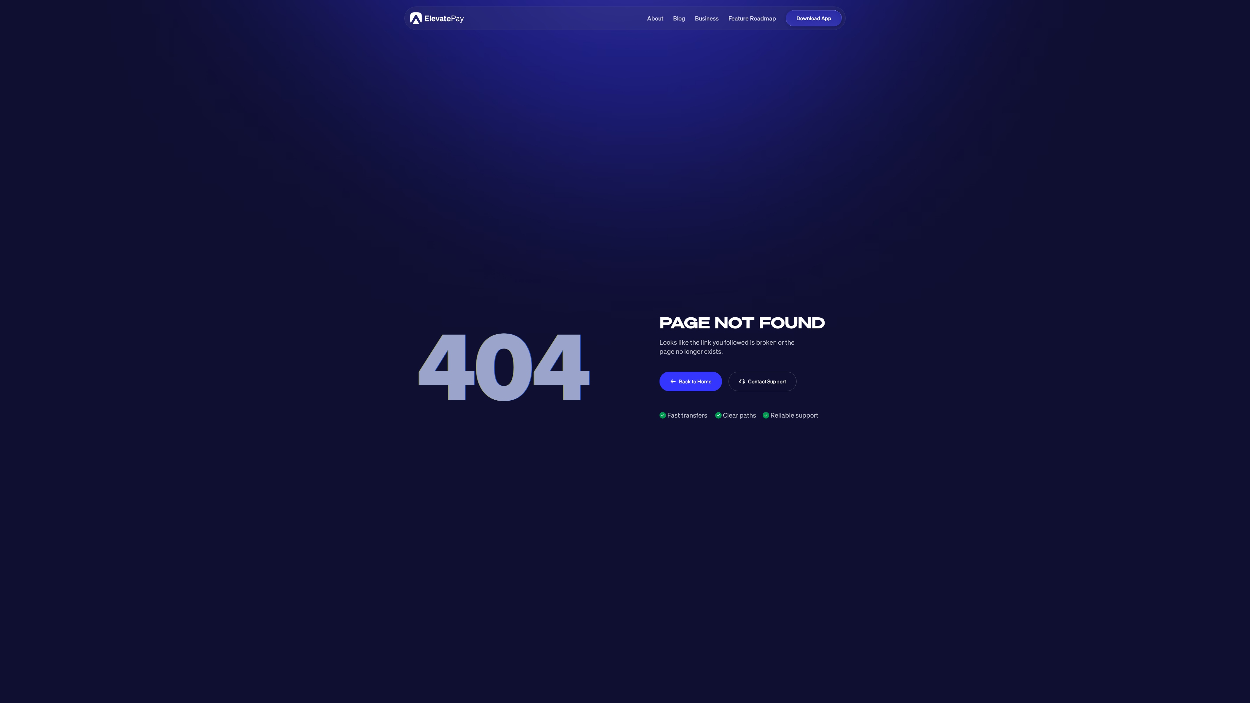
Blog (679, 18)
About (655, 18)
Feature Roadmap (752, 18)
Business (707, 18)
